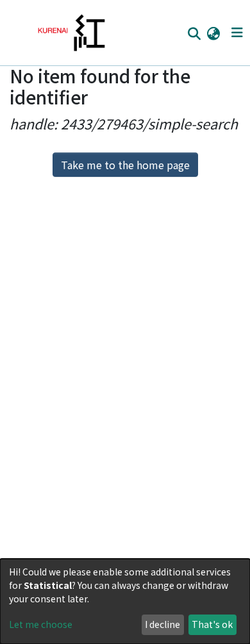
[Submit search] (194, 33)
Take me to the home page (125, 164)
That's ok (212, 624)
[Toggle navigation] (237, 32)
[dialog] (125, 601)
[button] (213, 32)
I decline (162, 624)
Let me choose (40, 624)
